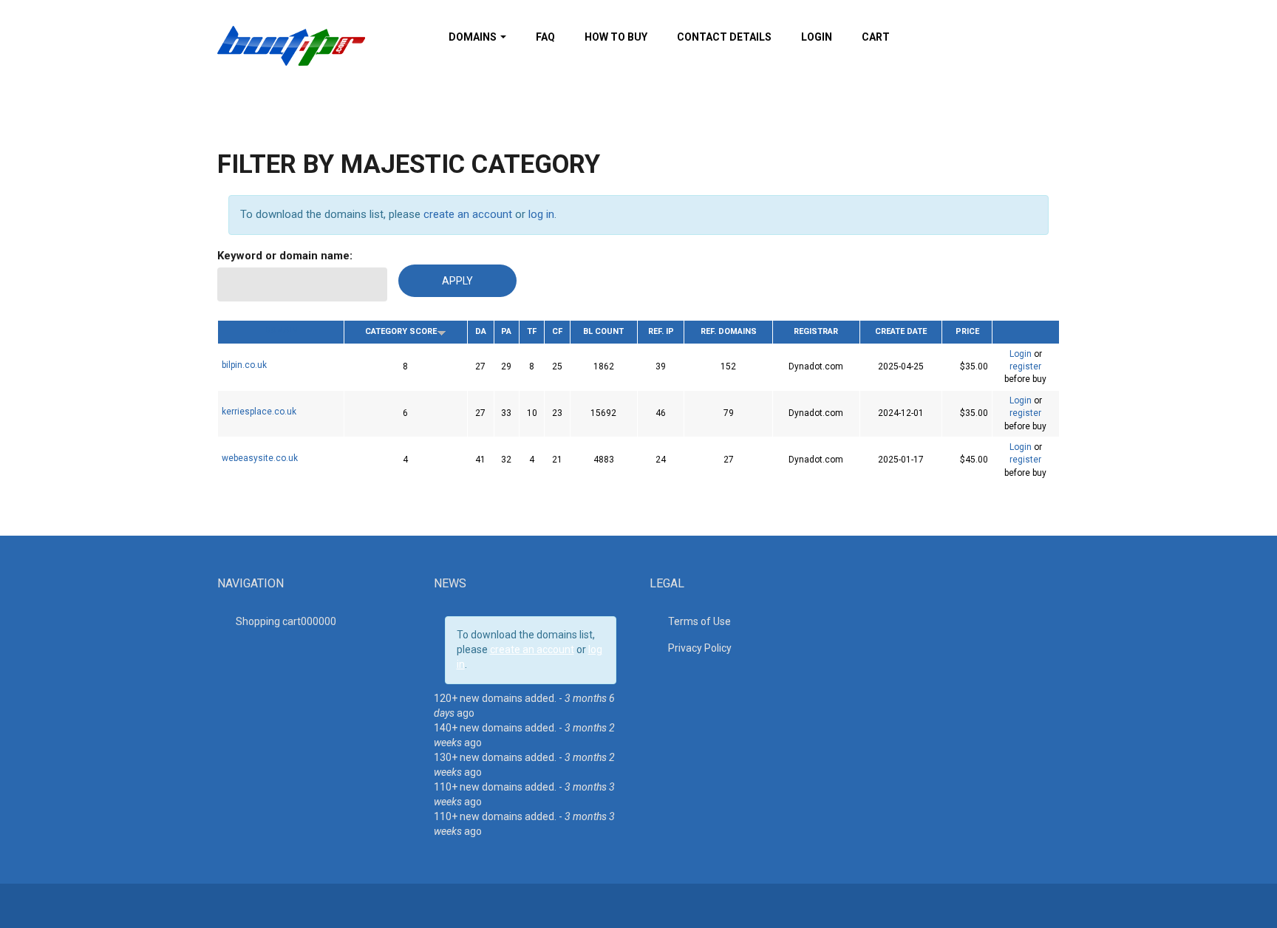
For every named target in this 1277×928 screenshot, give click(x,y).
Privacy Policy (700, 648)
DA (480, 331)
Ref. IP (661, 331)
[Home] (291, 45)
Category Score (401, 331)
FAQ (545, 37)
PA (506, 331)
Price (967, 331)
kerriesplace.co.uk (259, 411)
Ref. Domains (729, 331)
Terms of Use (699, 621)
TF (532, 331)
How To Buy (616, 37)
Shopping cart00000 (286, 621)
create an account (467, 214)
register (1025, 366)
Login (816, 37)
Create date (901, 331)
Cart (876, 37)
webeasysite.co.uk (260, 458)
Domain (281, 330)
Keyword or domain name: (285, 255)
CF (557, 331)
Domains (474, 37)
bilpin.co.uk (244, 365)
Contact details (724, 37)
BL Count (603, 331)
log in (541, 214)
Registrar (816, 331)
